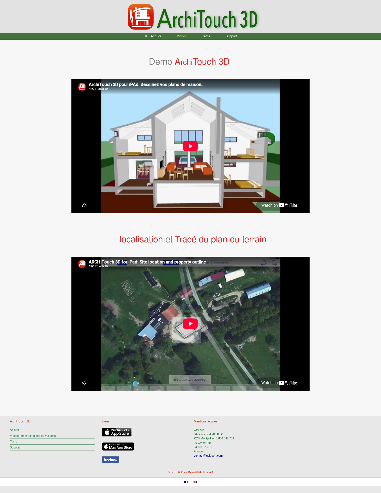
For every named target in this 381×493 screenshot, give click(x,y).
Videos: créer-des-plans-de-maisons (33, 435)
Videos (182, 36)
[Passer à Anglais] (194, 482)
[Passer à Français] (186, 482)
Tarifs (206, 36)
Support (231, 36)
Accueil (156, 36)
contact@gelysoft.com (208, 455)
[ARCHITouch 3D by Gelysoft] (190, 16)
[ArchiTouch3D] (110, 462)
